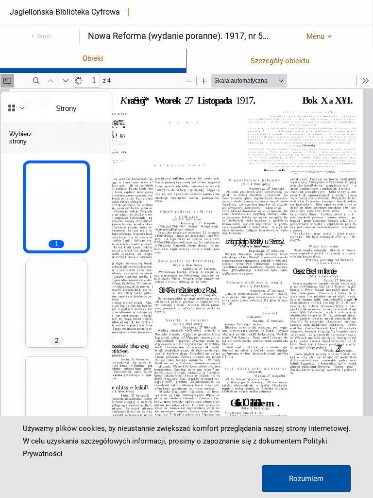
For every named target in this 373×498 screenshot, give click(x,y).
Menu (315, 36)
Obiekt (93, 58)
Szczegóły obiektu (280, 60)
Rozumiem (306, 478)
